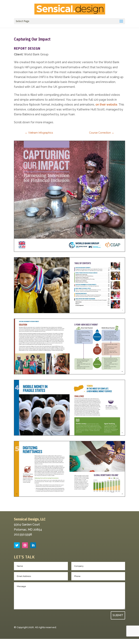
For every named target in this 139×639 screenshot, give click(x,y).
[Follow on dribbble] (25, 545)
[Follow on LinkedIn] (33, 545)
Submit (118, 615)
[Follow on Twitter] (17, 545)
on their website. (107, 104)
